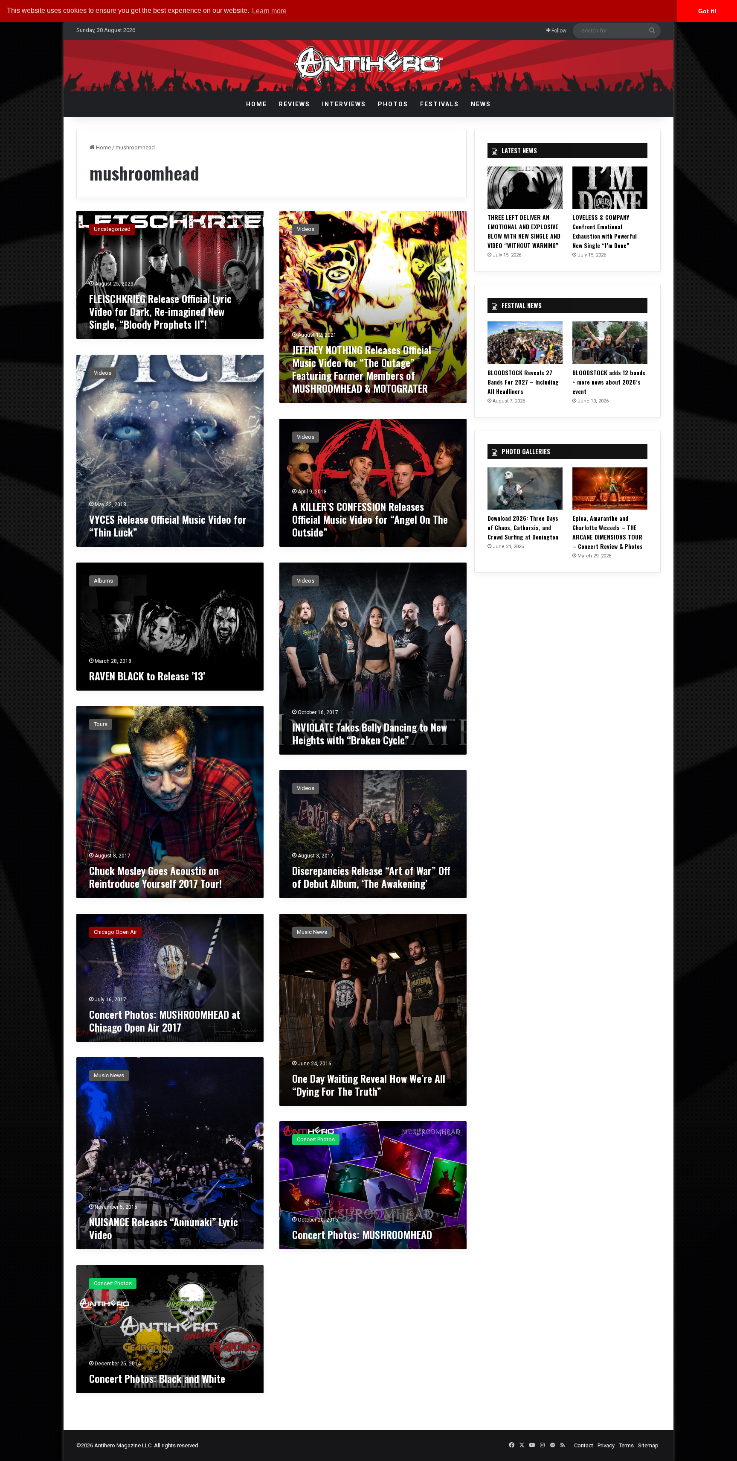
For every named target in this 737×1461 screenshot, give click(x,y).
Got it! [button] (707, 11)
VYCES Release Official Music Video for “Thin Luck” (168, 525)
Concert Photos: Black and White (157, 1378)
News (481, 104)
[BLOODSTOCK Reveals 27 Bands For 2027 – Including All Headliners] (525, 342)
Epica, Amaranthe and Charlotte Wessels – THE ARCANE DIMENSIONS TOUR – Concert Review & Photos (607, 532)
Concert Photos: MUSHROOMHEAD (362, 1234)
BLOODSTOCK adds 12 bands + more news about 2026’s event (608, 382)
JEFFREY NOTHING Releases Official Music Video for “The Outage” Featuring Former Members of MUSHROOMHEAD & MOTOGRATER (361, 369)
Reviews (294, 104)
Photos (393, 104)
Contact (583, 1445)
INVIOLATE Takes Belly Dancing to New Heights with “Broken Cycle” (369, 733)
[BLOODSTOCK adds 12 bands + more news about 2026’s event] (609, 342)
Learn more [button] (269, 11)
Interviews (344, 104)
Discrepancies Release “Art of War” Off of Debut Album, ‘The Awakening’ (371, 877)
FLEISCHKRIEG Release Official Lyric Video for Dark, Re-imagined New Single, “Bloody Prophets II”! (160, 311)
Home (256, 104)
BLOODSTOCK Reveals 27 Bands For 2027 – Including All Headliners (523, 382)
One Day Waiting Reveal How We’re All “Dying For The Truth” (368, 1084)
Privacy (606, 1445)
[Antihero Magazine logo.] (368, 65)
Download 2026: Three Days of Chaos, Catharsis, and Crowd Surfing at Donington (522, 527)
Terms (626, 1445)
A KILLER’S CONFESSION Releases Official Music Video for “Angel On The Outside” (370, 519)
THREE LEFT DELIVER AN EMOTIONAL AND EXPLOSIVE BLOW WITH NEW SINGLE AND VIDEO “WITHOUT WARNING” (523, 231)
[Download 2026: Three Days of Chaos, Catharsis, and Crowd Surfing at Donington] (525, 488)
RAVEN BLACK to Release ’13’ (147, 675)
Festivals (439, 104)
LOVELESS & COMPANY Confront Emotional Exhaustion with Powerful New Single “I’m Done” (604, 231)
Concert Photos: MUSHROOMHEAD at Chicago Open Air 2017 (164, 1020)
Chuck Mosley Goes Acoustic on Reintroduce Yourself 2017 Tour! (155, 877)
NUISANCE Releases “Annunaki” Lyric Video (163, 1228)
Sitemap (648, 1445)
